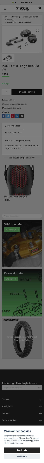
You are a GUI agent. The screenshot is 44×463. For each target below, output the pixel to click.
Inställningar (22, 456)
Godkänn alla (22, 450)
